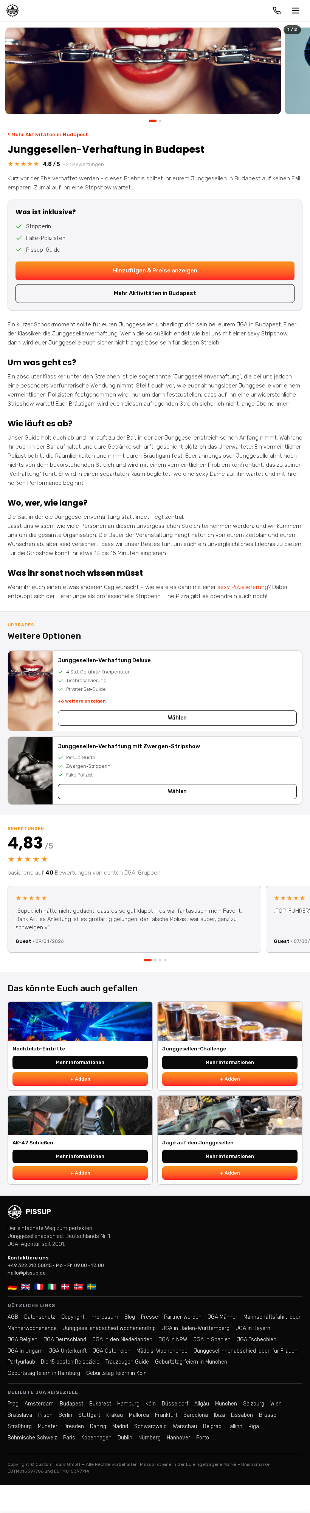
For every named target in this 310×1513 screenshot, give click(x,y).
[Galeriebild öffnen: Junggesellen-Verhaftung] (143, 71)
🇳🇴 (78, 1286)
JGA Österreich (111, 1351)
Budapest (71, 1404)
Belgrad (212, 1426)
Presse (149, 1317)
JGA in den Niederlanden (122, 1339)
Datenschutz (39, 1317)
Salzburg (253, 1404)
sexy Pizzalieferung (242, 587)
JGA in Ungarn (25, 1351)
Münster (47, 1426)
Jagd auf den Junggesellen (198, 1142)
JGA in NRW (172, 1339)
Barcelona (195, 1415)
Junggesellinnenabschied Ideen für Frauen (246, 1351)
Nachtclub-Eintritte (38, 1049)
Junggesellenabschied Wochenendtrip (109, 1328)
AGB (13, 1317)
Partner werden (183, 1317)
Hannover (178, 1438)
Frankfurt (166, 1415)
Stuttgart (89, 1415)
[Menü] (295, 10)
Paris (69, 1438)
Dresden (74, 1426)
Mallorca (139, 1415)
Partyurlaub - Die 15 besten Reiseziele (53, 1362)
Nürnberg (149, 1438)
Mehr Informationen (80, 1062)
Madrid (120, 1426)
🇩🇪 (12, 1286)
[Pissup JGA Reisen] (12, 10)
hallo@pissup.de (27, 1273)
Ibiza (219, 1415)
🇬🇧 (25, 1286)
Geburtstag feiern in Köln (116, 1373)
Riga (253, 1426)
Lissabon (242, 1415)
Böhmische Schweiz (32, 1438)
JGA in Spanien (212, 1339)
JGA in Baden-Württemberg (195, 1328)
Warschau (185, 1426)
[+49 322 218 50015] (276, 10)
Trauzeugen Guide (127, 1362)
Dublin (125, 1438)
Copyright (72, 1317)
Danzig (98, 1426)
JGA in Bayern (253, 1328)
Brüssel (268, 1415)
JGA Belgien (22, 1339)
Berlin (65, 1415)
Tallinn (235, 1426)
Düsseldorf (175, 1404)
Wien (276, 1404)
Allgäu (201, 1404)
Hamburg (128, 1404)
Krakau (114, 1415)
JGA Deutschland (64, 1339)
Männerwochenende (32, 1328)
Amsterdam (39, 1404)
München (226, 1404)
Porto (202, 1438)
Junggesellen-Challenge (194, 1049)
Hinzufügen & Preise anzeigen (155, 270)
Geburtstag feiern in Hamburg (44, 1373)
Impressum (104, 1317)
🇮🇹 (52, 1286)
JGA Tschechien (256, 1339)
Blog (129, 1317)
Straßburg (20, 1426)
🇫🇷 (38, 1286)
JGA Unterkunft (68, 1351)
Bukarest (100, 1404)
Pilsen (45, 1415)
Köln (151, 1404)
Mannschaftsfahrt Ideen (272, 1317)
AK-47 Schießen (32, 1142)
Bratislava (20, 1415)
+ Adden (80, 1079)
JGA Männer (222, 1317)
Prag (13, 1404)
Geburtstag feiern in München (191, 1362)
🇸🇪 (91, 1286)
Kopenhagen (96, 1438)
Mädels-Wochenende (162, 1351)
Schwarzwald (150, 1426)
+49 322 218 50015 (30, 1265)
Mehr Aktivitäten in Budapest (48, 134)
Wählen (177, 718)
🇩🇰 (65, 1286)
